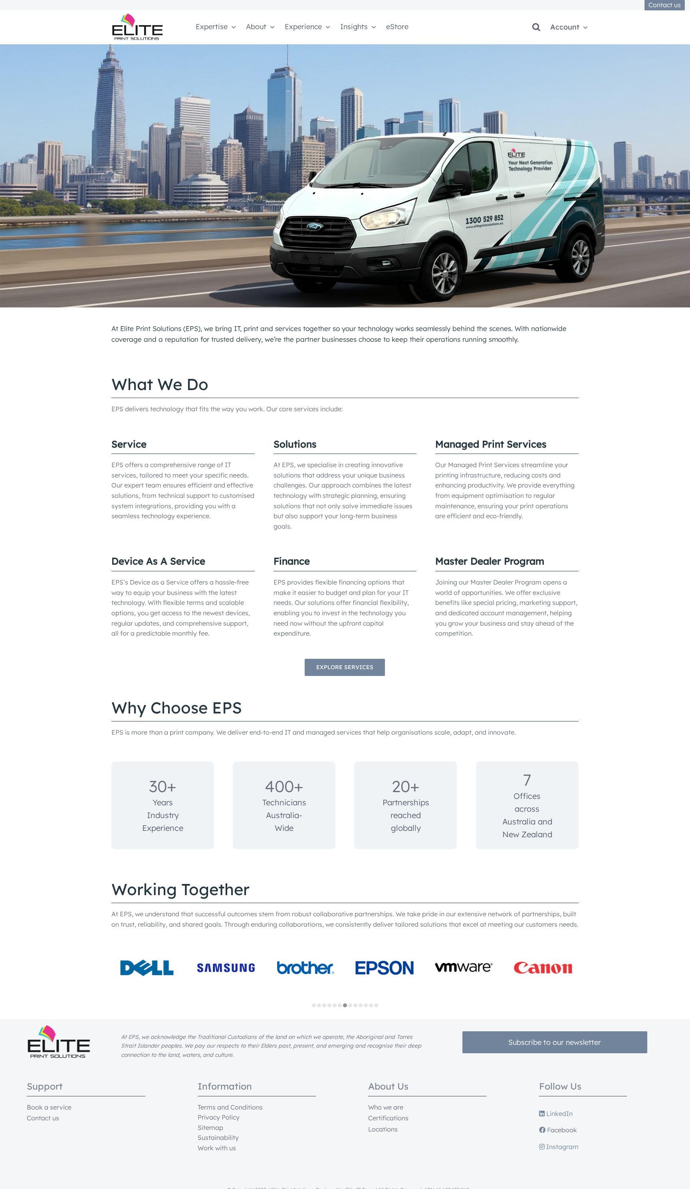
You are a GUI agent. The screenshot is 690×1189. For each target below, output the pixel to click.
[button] (536, 27)
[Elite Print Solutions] (137, 17)
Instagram (562, 1147)
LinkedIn (559, 1114)
